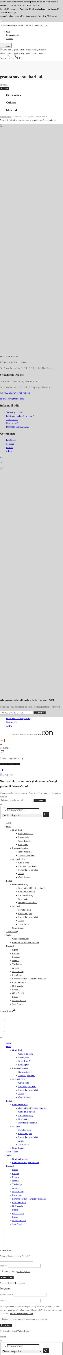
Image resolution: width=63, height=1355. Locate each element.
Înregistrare (20, 1283)
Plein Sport (17, 975)
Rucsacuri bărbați (25, 895)
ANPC (9, 726)
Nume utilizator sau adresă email (15, 1256)
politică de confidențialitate (21, 1313)
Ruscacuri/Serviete (20, 848)
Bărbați (9, 881)
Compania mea (12, 35)
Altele (21, 873)
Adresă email (6, 1295)
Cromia (15, 953)
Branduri (10, 946)
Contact (9, 38)
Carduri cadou (24, 877)
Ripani (15, 950)
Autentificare (6, 1277)
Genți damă (17, 830)
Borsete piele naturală (27, 902)
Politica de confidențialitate (18, 718)
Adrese (9, 451)
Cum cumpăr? (12, 423)
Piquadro (16, 957)
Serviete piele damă (26, 855)
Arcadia (15, 968)
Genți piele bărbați (20, 884)
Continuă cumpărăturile (10, 764)
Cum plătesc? (12, 419)
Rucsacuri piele (24, 852)
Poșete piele (23, 837)
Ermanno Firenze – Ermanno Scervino (29, 979)
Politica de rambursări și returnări (20, 416)
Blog (8, 31)
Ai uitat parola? (23, 1271)
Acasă (8, 823)
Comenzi (10, 444)
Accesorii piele (18, 859)
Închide (4, 88)
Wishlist (9, 447)
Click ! (37, 5)
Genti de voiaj (12, 932)
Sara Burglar (17, 1004)
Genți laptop (23, 844)
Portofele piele (24, 910)
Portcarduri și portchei (28, 870)
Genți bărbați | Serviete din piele (32, 888)
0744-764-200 (23, 393)
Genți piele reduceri (20, 939)
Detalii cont (11, 440)
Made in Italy (18, 971)
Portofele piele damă (27, 866)
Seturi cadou (23, 924)
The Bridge (17, 964)
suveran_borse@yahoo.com (12, 399)
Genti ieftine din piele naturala (25, 942)
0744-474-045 (10, 393)
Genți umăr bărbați (26, 892)
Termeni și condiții (14, 412)
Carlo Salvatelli (19, 982)
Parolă (3, 1266)
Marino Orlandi (19, 1000)
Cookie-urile (11, 722)
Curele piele (23, 863)
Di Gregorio (17, 986)
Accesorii (16, 906)
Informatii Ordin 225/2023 (17, 427)
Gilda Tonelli (18, 993)
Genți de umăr (24, 841)
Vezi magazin (52, 2)
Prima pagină (5, 116)
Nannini (15, 960)
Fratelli (15, 990)
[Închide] (1, 20)
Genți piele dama (25, 834)
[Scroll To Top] (2, 771)
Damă (8, 826)
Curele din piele (25, 913)
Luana (15, 997)
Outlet (8, 935)
